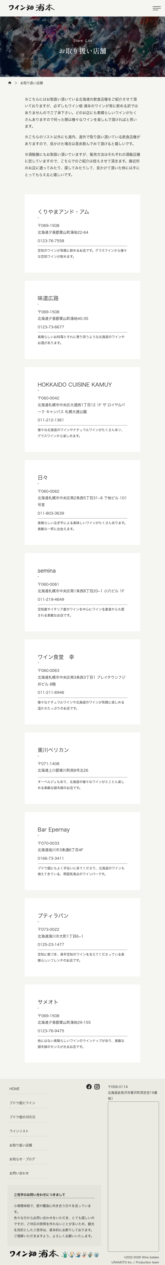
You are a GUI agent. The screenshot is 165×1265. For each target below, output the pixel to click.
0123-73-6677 (51, 327)
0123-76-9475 (51, 1031)
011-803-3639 (51, 513)
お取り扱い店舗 (20, 1145)
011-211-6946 (51, 692)
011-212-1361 (51, 420)
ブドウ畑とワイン (22, 1103)
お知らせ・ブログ (22, 1159)
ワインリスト (19, 1131)
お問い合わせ (19, 1173)
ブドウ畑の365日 (22, 1117)
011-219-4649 (51, 599)
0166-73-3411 (51, 858)
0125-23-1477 (51, 944)
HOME (14, 1088)
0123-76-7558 (51, 241)
